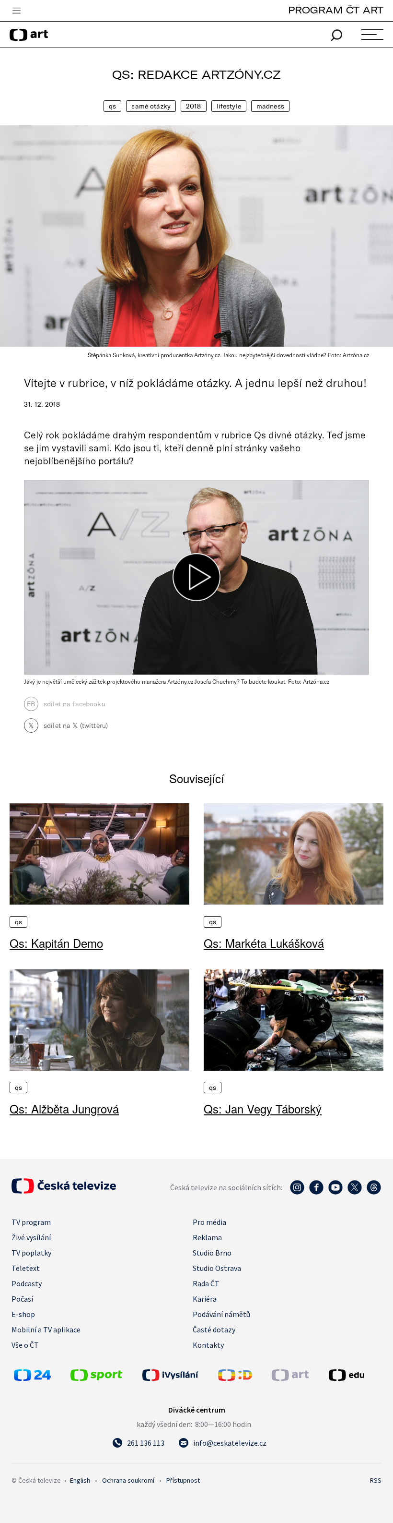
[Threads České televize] (373, 1192)
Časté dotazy (214, 1329)
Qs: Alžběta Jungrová (64, 1108)
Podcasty (27, 1283)
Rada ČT (206, 1283)
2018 (193, 106)
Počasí (22, 1299)
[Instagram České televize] (297, 1192)
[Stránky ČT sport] (96, 1378)
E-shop (23, 1314)
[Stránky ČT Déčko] (235, 1378)
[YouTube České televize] (335, 1192)
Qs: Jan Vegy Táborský (263, 1108)
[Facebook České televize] (316, 1192)
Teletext (26, 1268)
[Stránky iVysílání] (177, 1375)
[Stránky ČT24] (32, 1378)
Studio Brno (212, 1252)
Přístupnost (183, 1480)
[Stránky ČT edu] (354, 1375)
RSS (375, 1480)
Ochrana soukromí (128, 1480)
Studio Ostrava (217, 1268)
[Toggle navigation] (16, 11)
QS (112, 106)
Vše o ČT (25, 1345)
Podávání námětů (221, 1314)
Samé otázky (151, 106)
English (80, 1480)
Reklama (207, 1237)
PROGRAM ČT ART (335, 10)
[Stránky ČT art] (290, 1378)
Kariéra (205, 1299)
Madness (270, 106)
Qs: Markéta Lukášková (264, 943)
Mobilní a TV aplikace (46, 1329)
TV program (31, 1222)
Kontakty (208, 1345)
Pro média (209, 1222)
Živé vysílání (31, 1237)
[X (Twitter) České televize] (354, 1192)
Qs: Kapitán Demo (56, 943)
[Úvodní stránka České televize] (64, 1191)
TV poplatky (31, 1252)
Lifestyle (229, 106)
